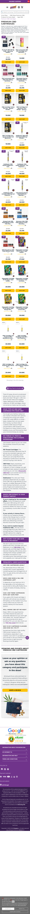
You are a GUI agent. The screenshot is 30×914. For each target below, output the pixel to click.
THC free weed (11, 623)
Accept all (8, 908)
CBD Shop (17, 547)
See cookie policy (22, 905)
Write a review (15, 690)
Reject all (22, 908)
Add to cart (8, 90)
